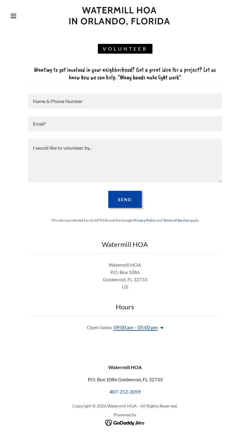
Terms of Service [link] (176, 220)
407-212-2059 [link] (125, 391)
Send (125, 199)
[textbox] (125, 101)
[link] (119, 22)
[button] (13, 16)
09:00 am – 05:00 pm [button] (136, 327)
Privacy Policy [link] (145, 220)
